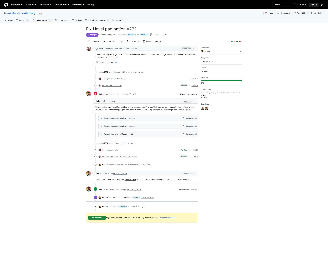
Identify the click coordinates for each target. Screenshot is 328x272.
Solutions (29, 4)
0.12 (125, 165)
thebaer (103, 34)
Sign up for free (97, 218)
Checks (135, 41)
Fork (301, 13)
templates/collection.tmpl (115, 118)
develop (131, 34)
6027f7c (195, 79)
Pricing (90, 4)
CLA (115, 62)
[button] (136, 48)
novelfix (144, 34)
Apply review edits (110, 150)
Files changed (154, 41)
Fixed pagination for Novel (113, 79)
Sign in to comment (168, 217)
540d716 (195, 150)
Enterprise (77, 4)
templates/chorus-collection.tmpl (118, 134)
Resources (44, 4)
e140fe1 (195, 85)
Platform (15, 4)
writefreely (13, 13)
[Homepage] (6, 5)
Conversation (99, 41)
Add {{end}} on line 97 (112, 85)
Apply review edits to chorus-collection (119, 157)
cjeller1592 (100, 48)
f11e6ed (195, 157)
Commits (118, 41)
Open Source (60, 4)
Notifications (285, 13)
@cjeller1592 (130, 179)
